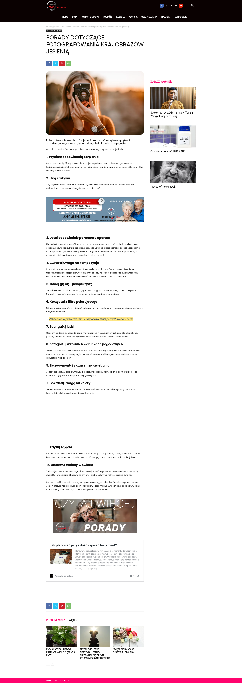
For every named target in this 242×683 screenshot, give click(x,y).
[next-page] (52, 664)
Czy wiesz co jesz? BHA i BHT (168, 151)
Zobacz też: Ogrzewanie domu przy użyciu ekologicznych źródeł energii (91, 319)
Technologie (180, 16)
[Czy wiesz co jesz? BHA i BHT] (173, 136)
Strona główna (52, 26)
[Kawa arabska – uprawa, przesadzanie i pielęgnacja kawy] (61, 636)
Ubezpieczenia (149, 16)
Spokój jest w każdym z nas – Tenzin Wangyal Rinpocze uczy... (171, 114)
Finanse (165, 16)
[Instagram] (166, 5)
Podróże (107, 16)
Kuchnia (133, 16)
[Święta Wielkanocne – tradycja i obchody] (128, 636)
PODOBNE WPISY (56, 620)
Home (65, 16)
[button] (192, 5)
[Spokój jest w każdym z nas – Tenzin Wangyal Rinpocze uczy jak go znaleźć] (173, 98)
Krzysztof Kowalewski (163, 186)
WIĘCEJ (73, 620)
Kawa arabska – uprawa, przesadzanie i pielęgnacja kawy (60, 652)
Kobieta (120, 16)
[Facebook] (162, 5)
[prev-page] (48, 664)
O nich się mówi (90, 16)
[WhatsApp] (68, 63)
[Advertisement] (95, 418)
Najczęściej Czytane (70, 26)
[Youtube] (181, 5)
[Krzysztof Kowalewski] (173, 172)
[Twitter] (171, 5)
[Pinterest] (62, 63)
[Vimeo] (176, 5)
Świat (75, 16)
